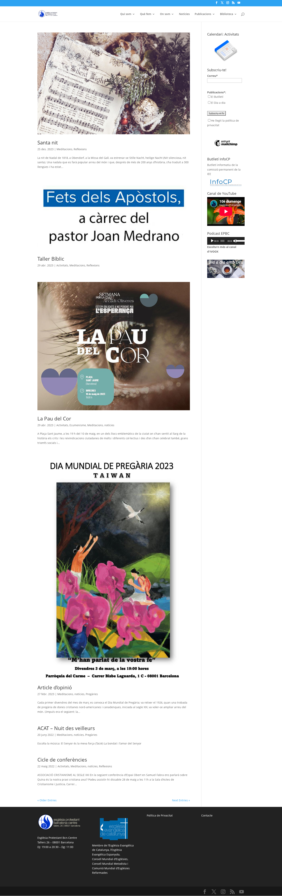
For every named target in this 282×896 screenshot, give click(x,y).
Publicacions (203, 14)
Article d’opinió (54, 687)
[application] (226, 241)
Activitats (62, 265)
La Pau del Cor (54, 418)
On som (165, 14)
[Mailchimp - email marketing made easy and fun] (226, 137)
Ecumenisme (77, 425)
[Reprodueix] (212, 241)
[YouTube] (238, 3)
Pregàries (92, 694)
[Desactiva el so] (235, 241)
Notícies (184, 14)
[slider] (239, 240)
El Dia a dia (218, 102)
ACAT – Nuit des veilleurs (66, 728)
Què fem (145, 14)
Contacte (207, 815)
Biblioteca (226, 14)
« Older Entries (47, 800)
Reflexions (80, 149)
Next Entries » (181, 800)
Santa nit (47, 142)
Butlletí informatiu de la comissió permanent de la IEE (224, 169)
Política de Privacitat (160, 815)
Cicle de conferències (62, 759)
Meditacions (64, 149)
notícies (109, 425)
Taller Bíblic (50, 258)
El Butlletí (217, 97)
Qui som (125, 14)
